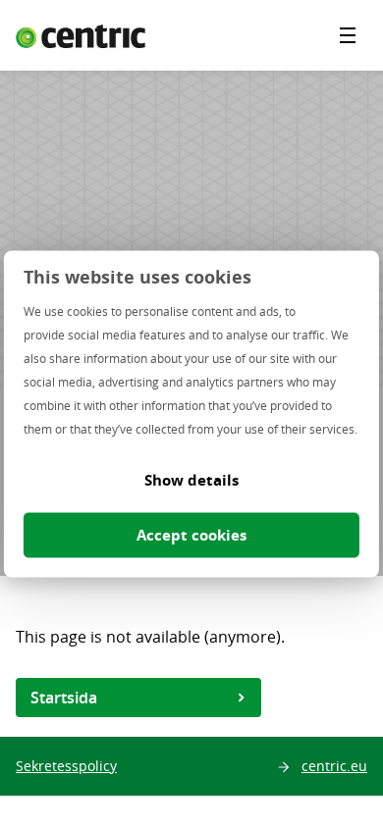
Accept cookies (191, 535)
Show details (191, 480)
